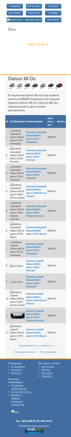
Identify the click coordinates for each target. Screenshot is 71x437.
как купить (34, 6)
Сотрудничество (21, 391)
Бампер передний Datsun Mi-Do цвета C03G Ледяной (36, 173)
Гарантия (46, 376)
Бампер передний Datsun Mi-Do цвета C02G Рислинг (36, 155)
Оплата (45, 369)
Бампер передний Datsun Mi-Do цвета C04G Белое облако (36, 191)
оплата (53, 6)
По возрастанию (25, 352)
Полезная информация (19, 387)
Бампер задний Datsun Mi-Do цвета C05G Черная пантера (35, 315)
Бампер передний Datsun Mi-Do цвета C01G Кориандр (36, 136)
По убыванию (48, 352)
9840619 (52, 39)
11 (7, 315)
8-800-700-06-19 (38, 44)
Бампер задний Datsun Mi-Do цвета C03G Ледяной (34, 281)
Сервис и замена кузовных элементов (17, 399)
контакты (53, 20)
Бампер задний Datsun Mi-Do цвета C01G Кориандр (34, 248)
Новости (16, 373)
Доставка (47, 373)
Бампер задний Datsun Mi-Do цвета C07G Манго (36, 332)
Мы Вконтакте (33, 19)
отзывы (53, 13)
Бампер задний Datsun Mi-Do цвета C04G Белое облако (36, 298)
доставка (15, 13)
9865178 (35, 39)
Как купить (47, 366)
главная (14, 6)
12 (7, 332)
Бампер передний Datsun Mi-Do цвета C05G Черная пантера (36, 210)
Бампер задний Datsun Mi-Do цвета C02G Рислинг (34, 265)
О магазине (18, 366)
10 (7, 298)
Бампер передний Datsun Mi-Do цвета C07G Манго (36, 230)
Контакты (16, 369)
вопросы (34, 13)
